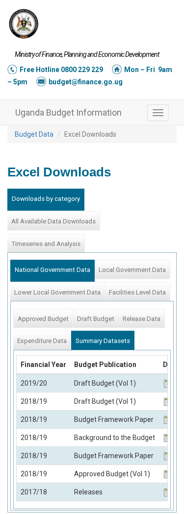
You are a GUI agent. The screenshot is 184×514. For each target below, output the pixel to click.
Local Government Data (132, 269)
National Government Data (52, 269)
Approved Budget (43, 318)
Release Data (141, 318)
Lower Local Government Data (57, 292)
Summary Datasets (103, 340)
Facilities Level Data (137, 292)
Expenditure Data (42, 340)
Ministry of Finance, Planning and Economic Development (87, 54)
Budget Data (34, 134)
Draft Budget (95, 318)
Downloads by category (46, 198)
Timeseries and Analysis (45, 243)
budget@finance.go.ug (86, 82)
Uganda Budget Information (68, 112)
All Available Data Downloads (53, 221)
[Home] (23, 23)
